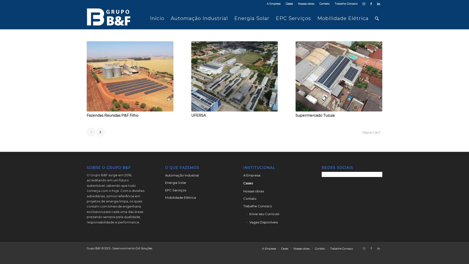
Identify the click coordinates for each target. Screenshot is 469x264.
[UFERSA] (234, 76)
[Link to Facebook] (371, 3)
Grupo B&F (94, 248)
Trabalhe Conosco (346, 3)
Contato (325, 3)
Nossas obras (306, 3)
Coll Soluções (144, 248)
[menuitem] (273, 3)
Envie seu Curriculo (264, 214)
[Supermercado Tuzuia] (339, 76)
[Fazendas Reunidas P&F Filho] (130, 76)
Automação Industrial (182, 175)
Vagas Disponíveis (263, 222)
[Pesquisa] (377, 18)
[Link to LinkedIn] (378, 3)
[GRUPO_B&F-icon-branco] (110, 18)
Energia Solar (175, 183)
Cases (289, 3)
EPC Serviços (175, 190)
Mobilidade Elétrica (180, 197)
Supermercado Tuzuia (315, 115)
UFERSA (198, 115)
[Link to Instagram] (363, 3)
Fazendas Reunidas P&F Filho (113, 115)
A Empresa (274, 3)
